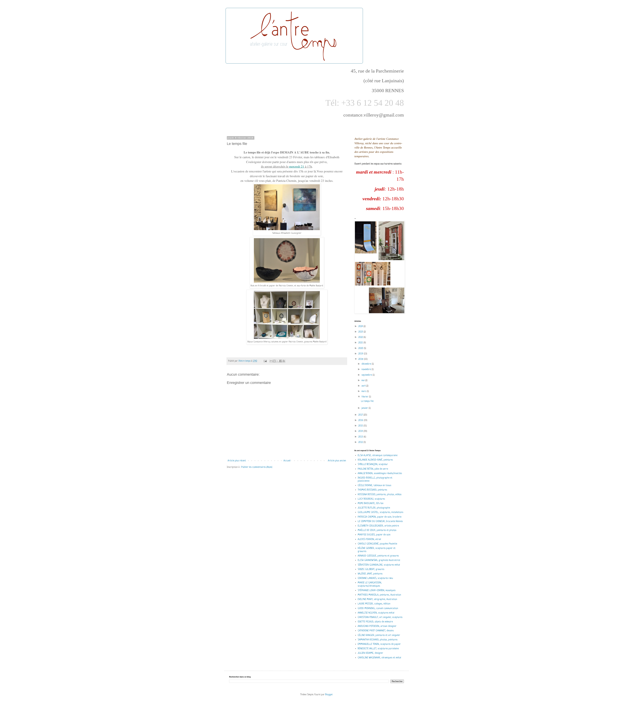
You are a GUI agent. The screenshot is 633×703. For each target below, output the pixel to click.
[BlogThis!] (274, 361)
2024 (360, 326)
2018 (361, 359)
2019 (361, 353)
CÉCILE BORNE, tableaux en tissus (374, 485)
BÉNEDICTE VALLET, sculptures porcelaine (378, 648)
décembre (367, 364)
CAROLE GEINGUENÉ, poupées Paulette (377, 543)
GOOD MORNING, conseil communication (378, 608)
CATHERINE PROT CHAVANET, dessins (376, 630)
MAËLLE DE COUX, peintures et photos (377, 530)
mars (364, 391)
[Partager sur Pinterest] (283, 361)
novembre (367, 369)
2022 (360, 337)
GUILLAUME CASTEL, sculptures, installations (380, 512)
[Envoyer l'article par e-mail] (265, 361)
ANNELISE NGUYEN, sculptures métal (376, 613)
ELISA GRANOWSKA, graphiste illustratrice (379, 560)
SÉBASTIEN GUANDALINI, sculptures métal (379, 565)
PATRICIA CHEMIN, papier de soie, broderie (379, 517)
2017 (360, 415)
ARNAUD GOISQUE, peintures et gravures (378, 555)
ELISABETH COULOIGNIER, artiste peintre (378, 525)
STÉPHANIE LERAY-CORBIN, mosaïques (376, 590)
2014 (360, 431)
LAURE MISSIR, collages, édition (374, 603)
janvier (365, 408)
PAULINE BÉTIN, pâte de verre (373, 469)
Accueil (287, 460)
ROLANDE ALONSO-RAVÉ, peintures (375, 460)
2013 (361, 436)
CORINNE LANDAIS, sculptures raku (375, 578)
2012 (360, 442)
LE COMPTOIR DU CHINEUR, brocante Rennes (380, 521)
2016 (361, 420)
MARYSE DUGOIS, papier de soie (374, 534)
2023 (361, 331)
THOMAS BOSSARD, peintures (372, 490)
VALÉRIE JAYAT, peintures (370, 573)
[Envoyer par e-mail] (271, 361)
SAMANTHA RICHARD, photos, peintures (377, 639)
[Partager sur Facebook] (280, 361)
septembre (367, 375)
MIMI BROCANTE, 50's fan (370, 503)
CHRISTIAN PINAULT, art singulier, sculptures (380, 617)
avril (364, 386)
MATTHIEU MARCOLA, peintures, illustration (379, 595)
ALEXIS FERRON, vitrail (369, 539)
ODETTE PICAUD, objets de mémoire (375, 621)
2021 (360, 342)
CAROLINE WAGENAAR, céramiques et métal (379, 657)
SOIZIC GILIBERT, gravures (371, 569)
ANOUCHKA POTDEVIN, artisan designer (377, 626)
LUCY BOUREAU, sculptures (371, 499)
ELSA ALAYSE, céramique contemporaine (377, 455)
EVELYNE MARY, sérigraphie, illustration (377, 599)
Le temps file (367, 401)
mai (363, 380)
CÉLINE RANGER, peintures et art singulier (379, 635)
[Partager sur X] (277, 361)
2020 (361, 348)
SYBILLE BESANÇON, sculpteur (373, 464)
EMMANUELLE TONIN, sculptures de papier (379, 644)
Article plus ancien (337, 460)
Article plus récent (237, 460)
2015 (360, 425)
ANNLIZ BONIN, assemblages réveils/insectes (380, 473)
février (365, 396)
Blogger (328, 694)
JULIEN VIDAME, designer (370, 653)
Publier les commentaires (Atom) (256, 467)
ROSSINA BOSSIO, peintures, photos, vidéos (379, 494)
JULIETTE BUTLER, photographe (374, 508)
